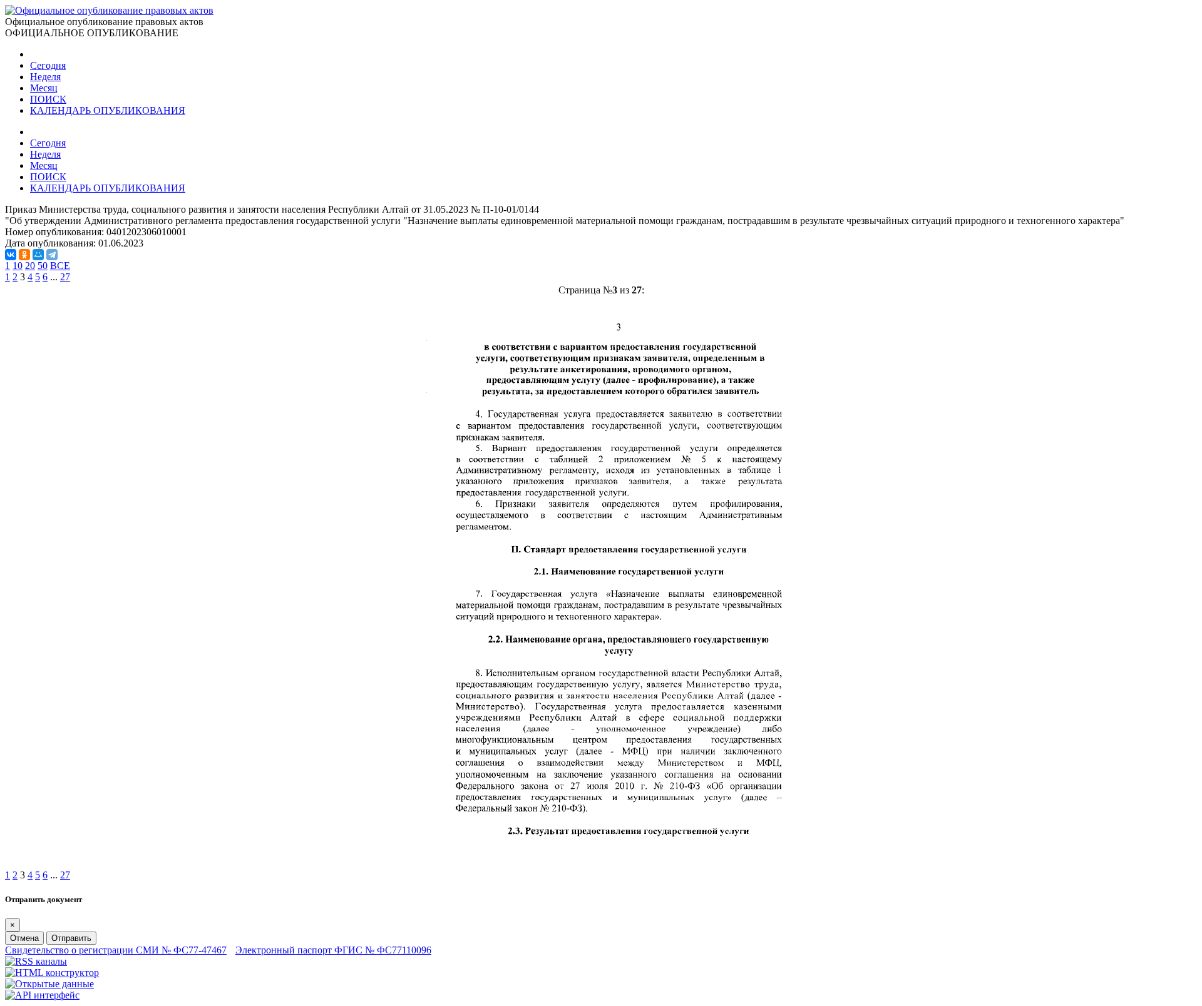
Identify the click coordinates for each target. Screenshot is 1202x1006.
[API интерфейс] (42, 995)
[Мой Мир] (38, 254)
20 (30, 265)
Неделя (45, 76)
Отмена (24, 938)
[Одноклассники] (24, 254)
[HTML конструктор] (52, 972)
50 (43, 265)
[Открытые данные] (49, 983)
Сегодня (48, 65)
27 (65, 277)
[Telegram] (52, 254)
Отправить (71, 938)
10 (18, 265)
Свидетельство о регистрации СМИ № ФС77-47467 (116, 950)
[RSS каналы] (36, 961)
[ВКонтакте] (10, 254)
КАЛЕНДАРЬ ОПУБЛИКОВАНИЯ (107, 110)
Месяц (44, 88)
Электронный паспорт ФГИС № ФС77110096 (333, 950)
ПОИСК (48, 99)
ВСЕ (60, 265)
